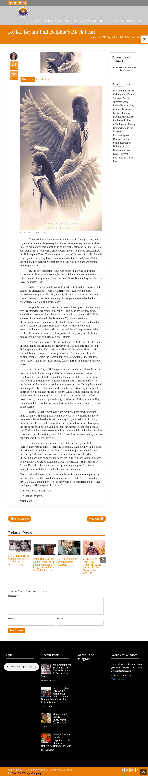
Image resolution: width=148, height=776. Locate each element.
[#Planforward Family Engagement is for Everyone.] (46, 718)
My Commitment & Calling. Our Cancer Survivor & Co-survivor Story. (18, 560)
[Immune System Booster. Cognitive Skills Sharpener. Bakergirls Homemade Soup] (46, 738)
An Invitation (53, 21)
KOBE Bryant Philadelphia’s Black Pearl (124, 157)
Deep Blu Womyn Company (26, 773)
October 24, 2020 (48, 680)
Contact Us (133, 21)
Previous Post (21, 518)
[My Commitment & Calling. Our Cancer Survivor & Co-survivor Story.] (46, 669)
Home (37, 21)
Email (60, 618)
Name (11, 618)
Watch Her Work (119, 679)
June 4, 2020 (46, 706)
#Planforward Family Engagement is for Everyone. (124, 128)
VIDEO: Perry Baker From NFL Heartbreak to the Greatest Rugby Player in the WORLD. (94, 566)
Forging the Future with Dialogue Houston (68, 561)
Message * (13, 596)
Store (119, 21)
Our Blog (106, 21)
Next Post (94, 518)
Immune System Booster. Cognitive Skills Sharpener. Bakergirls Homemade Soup (123, 143)
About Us (70, 21)
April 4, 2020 (46, 727)
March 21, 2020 (47, 750)
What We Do (88, 21)
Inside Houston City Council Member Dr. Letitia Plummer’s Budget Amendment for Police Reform (44, 564)
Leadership (43, 79)
